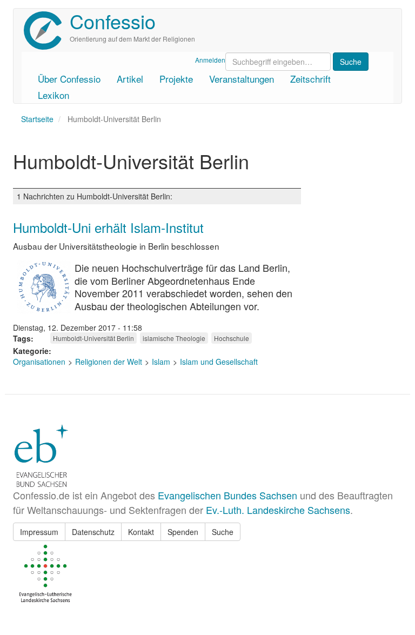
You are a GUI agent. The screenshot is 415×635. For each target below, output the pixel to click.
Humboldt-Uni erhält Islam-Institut (108, 227)
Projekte (176, 78)
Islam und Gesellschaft (219, 361)
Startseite (37, 118)
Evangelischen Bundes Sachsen (227, 495)
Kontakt (141, 531)
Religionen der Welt (108, 361)
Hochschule (231, 338)
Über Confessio (69, 78)
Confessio (113, 21)
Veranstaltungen (241, 78)
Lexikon (53, 95)
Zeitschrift (310, 78)
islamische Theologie (174, 338)
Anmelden (210, 59)
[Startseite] (47, 30)
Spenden (183, 531)
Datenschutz (93, 531)
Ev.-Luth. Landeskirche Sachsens (278, 510)
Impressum (39, 531)
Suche (222, 531)
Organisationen (39, 361)
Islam (161, 361)
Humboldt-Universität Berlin (93, 338)
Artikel (130, 78)
